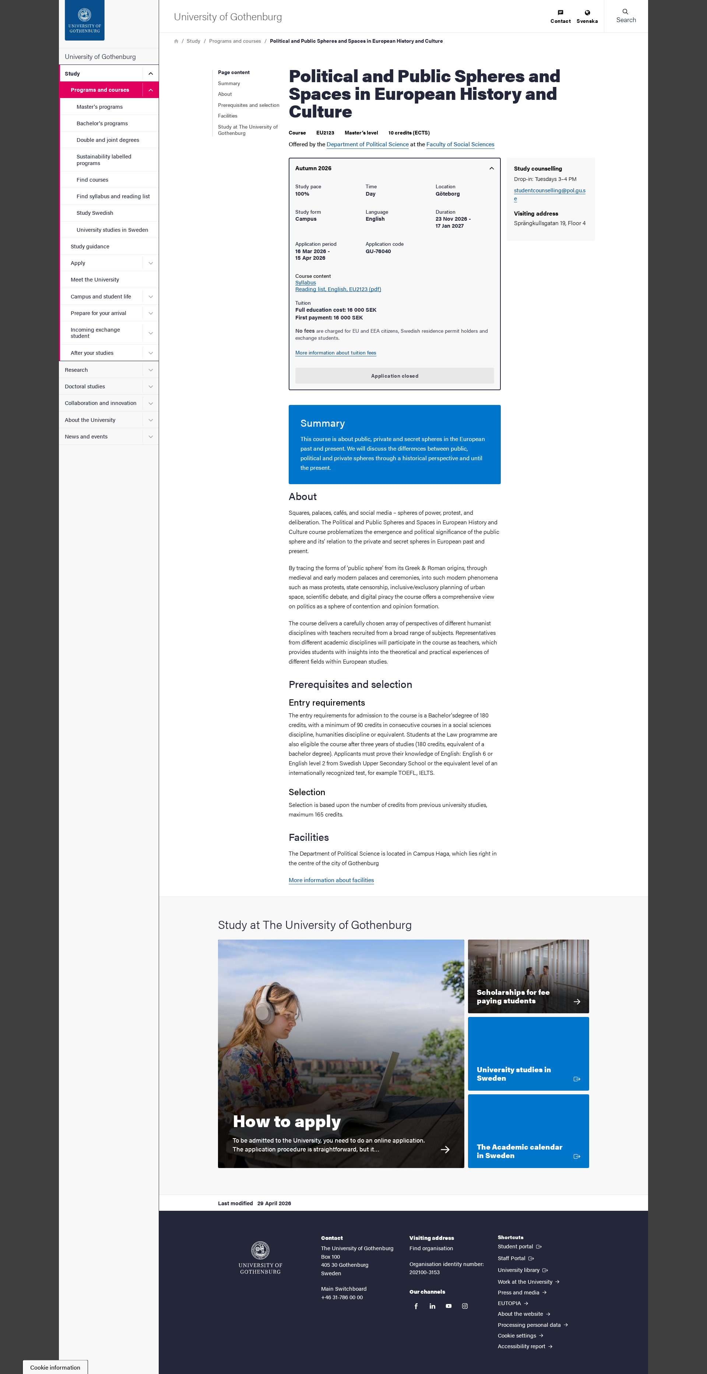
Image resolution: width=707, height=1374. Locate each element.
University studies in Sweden (112, 229)
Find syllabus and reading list (113, 196)
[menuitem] (561, 17)
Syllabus (305, 282)
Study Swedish (95, 212)
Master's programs (100, 106)
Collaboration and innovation (101, 402)
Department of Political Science (368, 144)
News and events (86, 436)
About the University (90, 419)
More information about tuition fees (335, 352)
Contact (561, 20)
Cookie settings (518, 1335)
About (225, 93)
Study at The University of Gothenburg (248, 130)
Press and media (519, 1292)
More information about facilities (331, 879)
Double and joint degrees (108, 139)
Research (76, 369)
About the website (521, 1313)
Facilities (228, 115)
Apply (78, 262)
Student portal (520, 1246)
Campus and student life (101, 296)
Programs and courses (100, 89)
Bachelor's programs (102, 123)
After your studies (92, 352)
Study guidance (90, 246)
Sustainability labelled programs (104, 159)
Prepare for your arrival (98, 313)
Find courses (92, 179)
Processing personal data (530, 1324)
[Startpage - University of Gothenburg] (109, 24)
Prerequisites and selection (248, 104)
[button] (626, 16)
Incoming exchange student (95, 332)
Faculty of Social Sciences (460, 144)
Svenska (587, 20)
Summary (229, 83)
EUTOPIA (510, 1303)
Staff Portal (516, 1258)
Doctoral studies (85, 386)
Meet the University (95, 279)
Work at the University (526, 1281)
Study (72, 73)
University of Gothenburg (100, 56)
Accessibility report (522, 1346)
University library (523, 1269)
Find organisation (431, 1248)
